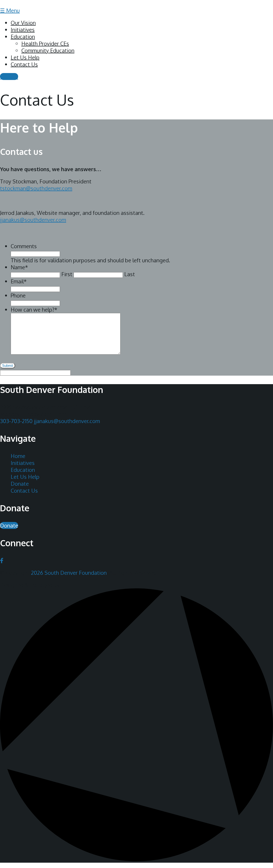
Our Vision (23, 22)
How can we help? (34, 309)
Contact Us (24, 64)
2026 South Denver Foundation (69, 572)
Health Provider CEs (45, 43)
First (66, 274)
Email (19, 281)
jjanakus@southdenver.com (67, 420)
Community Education (47, 50)
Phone (18, 295)
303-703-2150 (16, 420)
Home (18, 455)
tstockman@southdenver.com (36, 188)
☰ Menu (10, 10)
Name (19, 267)
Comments (24, 246)
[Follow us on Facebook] (1, 560)
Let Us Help (25, 57)
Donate (9, 76)
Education (23, 36)
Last (129, 274)
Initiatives (23, 29)
